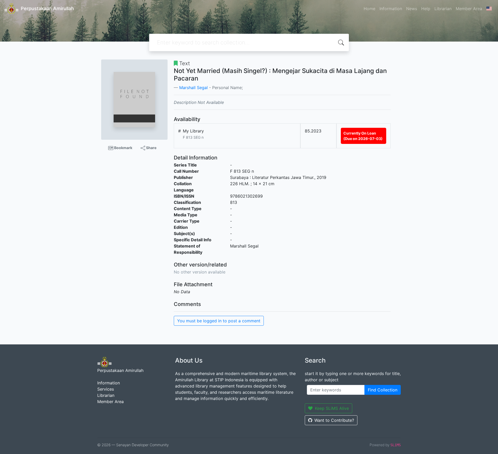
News (411, 8)
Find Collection (382, 389)
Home (369, 8)
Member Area (469, 8)
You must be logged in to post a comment (218, 320)
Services (105, 389)
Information (390, 8)
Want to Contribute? (334, 420)
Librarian (443, 8)
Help (425, 8)
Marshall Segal (193, 87)
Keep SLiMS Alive (332, 408)
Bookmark (122, 147)
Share (150, 147)
